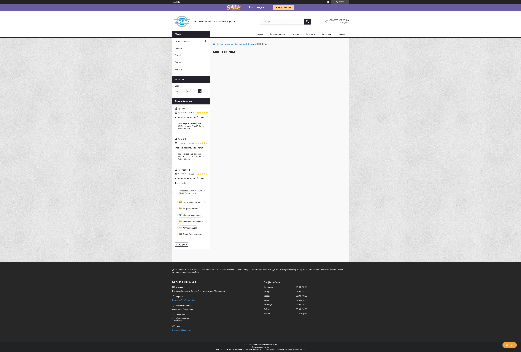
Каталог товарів (277, 34)
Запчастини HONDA (244, 44)
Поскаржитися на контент (273, 349)
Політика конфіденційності (294, 349)
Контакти (310, 34)
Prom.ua (273, 344)
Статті (178, 55)
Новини (178, 48)
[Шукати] (307, 22)
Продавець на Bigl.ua (260, 347)
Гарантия (342, 34)
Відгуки (178, 69)
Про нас (295, 34)
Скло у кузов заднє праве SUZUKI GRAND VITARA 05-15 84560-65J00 (191, 126)
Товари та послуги (225, 44)
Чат (511, 345)
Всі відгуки (180, 244)
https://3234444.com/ (181, 330)
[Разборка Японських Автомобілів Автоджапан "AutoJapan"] (182, 21)
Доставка (326, 34)
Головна (259, 34)
